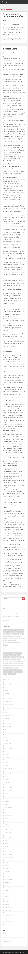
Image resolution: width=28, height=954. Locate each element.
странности (10, 673)
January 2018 (8, 785)
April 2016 (7, 826)
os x (21, 661)
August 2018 (8, 773)
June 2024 (7, 712)
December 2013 (8, 879)
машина (13, 638)
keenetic (5, 659)
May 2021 (7, 757)
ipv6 (20, 657)
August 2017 (8, 790)
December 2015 (8, 835)
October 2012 (8, 918)
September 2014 (9, 857)
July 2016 (7, 821)
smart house (19, 663)
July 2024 (7, 710)
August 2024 (8, 707)
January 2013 (8, 910)
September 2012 (9, 921)
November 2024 (8, 701)
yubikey (11, 667)
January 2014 (8, 876)
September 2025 (9, 682)
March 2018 (7, 782)
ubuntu (11, 665)
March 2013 (7, 904)
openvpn (15, 661)
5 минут (5, 630)
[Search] (23, 598)
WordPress (22, 952)
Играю (16, 632)
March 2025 (7, 696)
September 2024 (9, 704)
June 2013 (7, 896)
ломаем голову (7, 638)
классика (17, 636)
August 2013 (8, 890)
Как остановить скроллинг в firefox (13, 15)
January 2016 (8, 832)
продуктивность (7, 642)
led (14, 659)
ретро (13, 642)
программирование (12, 640)
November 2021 (8, 748)
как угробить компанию (9, 636)
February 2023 (8, 723)
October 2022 (8, 729)
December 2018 (8, 768)
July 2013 (7, 893)
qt (16, 630)
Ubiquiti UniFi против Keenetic (10, 613)
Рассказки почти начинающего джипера (12, 669)
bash (9, 655)
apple (15, 653)
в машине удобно (15, 634)
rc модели (13, 663)
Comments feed (7, 939)
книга (15, 671)
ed (20, 655)
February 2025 (8, 698)
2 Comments (16, 53)
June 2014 (7, 862)
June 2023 (7, 718)
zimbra (15, 667)
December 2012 (8, 913)
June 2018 (7, 779)
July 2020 (7, 762)
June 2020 (7, 765)
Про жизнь (21, 632)
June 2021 (7, 754)
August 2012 (8, 924)
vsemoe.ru (6, 632)
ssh (4, 665)
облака (5, 640)
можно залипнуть (20, 638)
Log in (4, 933)
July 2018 (7, 776)
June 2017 (7, 793)
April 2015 (7, 846)
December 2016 (8, 807)
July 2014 (7, 860)
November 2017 (8, 787)
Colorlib (13, 952)
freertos (5, 657)
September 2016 (9, 815)
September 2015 (9, 837)
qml (13, 630)
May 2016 (7, 824)
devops (9, 630)
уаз (15, 673)
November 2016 (8, 810)
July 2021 (7, 751)
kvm (11, 659)
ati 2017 (5, 655)
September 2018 (9, 771)
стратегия (18, 642)
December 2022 (8, 726)
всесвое (21, 634)
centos (13, 655)
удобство (6, 644)
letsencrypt (18, 659)
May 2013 (7, 899)
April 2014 (7, 868)
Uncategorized (21, 630)
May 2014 (7, 865)
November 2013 (8, 882)
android (11, 653)
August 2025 (8, 684)
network (10, 661)
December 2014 (8, 854)
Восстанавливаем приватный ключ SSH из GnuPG (13, 607)
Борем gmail (6, 620)
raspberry (8, 663)
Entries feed (6, 936)
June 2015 (7, 840)
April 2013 (7, 901)
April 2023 (7, 721)
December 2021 (8, 746)
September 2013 (9, 888)
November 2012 (8, 915)
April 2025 (7, 693)
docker (17, 655)
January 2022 (8, 743)
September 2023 (9, 715)
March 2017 (7, 801)
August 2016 (8, 818)
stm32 (7, 665)
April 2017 (7, 799)
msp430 (5, 661)
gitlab (9, 657)
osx (18, 661)
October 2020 (8, 760)
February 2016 (8, 829)
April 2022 (7, 740)
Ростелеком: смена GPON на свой (11, 611)
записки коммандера (8, 671)
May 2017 (7, 796)
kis (9, 659)
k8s (22, 657)
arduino (19, 653)
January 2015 (8, 851)
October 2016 (8, 812)
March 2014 (7, 871)
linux (23, 659)
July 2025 (7, 687)
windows (21, 665)
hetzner (13, 657)
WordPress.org (6, 941)
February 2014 (8, 874)
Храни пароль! (10, 48)
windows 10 (6, 667)
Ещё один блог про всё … (11, 2)
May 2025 (7, 690)
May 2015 (7, 843)
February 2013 (8, 907)
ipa (17, 657)
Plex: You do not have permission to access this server (13, 617)
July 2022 (7, 732)
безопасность (7, 634)
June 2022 (7, 735)
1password (6, 653)
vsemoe (16, 665)
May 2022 (7, 737)
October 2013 (8, 885)
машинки (20, 671)
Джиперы (11, 632)
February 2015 (8, 849)
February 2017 (8, 804)
